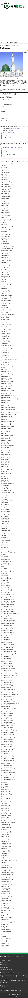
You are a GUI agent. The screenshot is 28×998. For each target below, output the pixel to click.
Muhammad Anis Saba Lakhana (8, 620)
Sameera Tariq (4, 836)
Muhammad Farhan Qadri (6, 660)
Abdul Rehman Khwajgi (6, 182)
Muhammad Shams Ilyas (6, 743)
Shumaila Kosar (4, 853)
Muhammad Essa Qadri (6, 646)
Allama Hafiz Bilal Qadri (6, 248)
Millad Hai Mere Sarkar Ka (6, 109)
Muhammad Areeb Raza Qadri (7, 623)
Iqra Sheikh (3, 495)
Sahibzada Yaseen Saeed (6, 825)
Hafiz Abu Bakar (4, 373)
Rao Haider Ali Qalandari (6, 815)
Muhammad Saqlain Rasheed (7, 734)
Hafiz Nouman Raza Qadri (6, 421)
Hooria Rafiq (3, 476)
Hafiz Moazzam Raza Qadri (7, 405)
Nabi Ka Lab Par (4, 116)
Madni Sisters (4, 549)
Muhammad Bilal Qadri (6, 641)
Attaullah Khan (4, 290)
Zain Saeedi (3, 941)
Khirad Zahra (3, 537)
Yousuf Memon (4, 934)
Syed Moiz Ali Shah (5, 889)
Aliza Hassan (4, 243)
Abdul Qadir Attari (5, 179)
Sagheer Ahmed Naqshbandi (7, 822)
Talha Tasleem (4, 907)
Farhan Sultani (4, 347)
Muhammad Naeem (5, 711)
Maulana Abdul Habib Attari (7, 571)
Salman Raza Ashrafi (5, 831)
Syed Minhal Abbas (5, 886)
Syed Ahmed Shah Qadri (6, 872)
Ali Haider (3, 231)
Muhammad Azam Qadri (6, 635)
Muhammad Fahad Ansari (6, 647)
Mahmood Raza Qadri (5, 551)
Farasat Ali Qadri (4, 333)
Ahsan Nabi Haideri (5, 219)
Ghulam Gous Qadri (5, 364)
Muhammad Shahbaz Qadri (7, 737)
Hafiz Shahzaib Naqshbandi (7, 430)
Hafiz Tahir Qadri (4, 431)
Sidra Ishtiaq (3, 858)
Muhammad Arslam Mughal (7, 632)
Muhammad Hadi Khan (6, 661)
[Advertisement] (14, 26)
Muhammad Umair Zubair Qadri (7, 755)
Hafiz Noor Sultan (5, 419)
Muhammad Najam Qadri (6, 713)
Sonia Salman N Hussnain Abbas (8, 860)
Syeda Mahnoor (4, 898)
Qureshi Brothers (4, 798)
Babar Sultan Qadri (5, 300)
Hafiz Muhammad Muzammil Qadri (8, 414)
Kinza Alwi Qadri (4, 542)
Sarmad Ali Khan (4, 838)
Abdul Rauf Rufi (4, 181)
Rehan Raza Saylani (5, 820)
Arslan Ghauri (4, 272)
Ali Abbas (3, 227)
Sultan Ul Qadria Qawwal (6, 864)
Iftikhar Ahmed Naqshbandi (7, 483)
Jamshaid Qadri (4, 504)
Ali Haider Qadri (4, 233)
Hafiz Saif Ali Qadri (5, 428)
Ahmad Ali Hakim (4, 208)
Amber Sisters (4, 253)
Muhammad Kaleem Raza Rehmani (8, 694)
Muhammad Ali (4, 615)
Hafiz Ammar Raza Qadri (6, 378)
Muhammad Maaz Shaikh (6, 699)
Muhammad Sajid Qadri (6, 729)
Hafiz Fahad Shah (5, 397)
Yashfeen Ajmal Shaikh (6, 931)
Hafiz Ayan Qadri (4, 386)
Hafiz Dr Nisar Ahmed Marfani (7, 395)
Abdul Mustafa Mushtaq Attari (7, 175)
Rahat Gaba (3, 803)
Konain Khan (3, 545)
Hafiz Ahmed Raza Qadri (6, 374)
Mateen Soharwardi (5, 570)
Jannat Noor (3, 506)
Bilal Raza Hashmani (5, 310)
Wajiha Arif (3, 926)
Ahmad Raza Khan (5, 214)
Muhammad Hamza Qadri (6, 665)
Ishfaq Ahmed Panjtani (6, 500)
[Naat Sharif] (14, 5)
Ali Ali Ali (9, 152)
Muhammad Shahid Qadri (6, 741)
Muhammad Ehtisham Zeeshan (7, 644)
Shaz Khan (3, 848)
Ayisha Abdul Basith (5, 295)
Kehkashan (3, 526)
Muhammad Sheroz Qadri (6, 744)
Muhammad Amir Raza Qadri (7, 616)
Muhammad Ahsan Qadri (6, 609)
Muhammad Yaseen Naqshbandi (8, 768)
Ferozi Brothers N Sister (6, 355)
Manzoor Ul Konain (5, 559)
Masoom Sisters (4, 568)
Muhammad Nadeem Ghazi (7, 710)
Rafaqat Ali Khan (4, 800)
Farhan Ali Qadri (4, 340)
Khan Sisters (3, 532)
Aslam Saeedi (4, 283)
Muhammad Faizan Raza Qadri (7, 656)
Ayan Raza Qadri (4, 291)
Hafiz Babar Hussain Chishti (7, 390)
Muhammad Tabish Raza (6, 749)
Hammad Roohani (5, 450)
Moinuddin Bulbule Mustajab (7, 583)
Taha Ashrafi (3, 903)
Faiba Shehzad (4, 326)
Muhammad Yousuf (5, 774)
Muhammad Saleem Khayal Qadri (8, 730)
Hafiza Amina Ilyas (5, 438)
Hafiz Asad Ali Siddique (6, 385)
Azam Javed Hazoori (5, 296)
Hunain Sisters (4, 481)
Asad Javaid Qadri (5, 274)
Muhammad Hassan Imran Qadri (8, 673)
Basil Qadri (3, 305)
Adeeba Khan (4, 200)
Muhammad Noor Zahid (6, 718)
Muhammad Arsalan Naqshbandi (8, 627)
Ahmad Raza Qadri (5, 215)
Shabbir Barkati (4, 839)
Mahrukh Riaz (4, 554)
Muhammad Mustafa (5, 706)
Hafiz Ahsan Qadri (5, 376)
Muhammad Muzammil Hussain (8, 708)
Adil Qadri (3, 201)
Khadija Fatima (4, 528)
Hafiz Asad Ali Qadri (5, 383)
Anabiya (2, 258)
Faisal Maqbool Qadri (5, 329)
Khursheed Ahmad (5, 540)
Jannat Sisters (4, 507)
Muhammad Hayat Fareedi (6, 677)
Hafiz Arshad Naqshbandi (6, 381)
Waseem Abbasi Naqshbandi (7, 929)
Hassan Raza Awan (5, 466)
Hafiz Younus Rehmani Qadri (7, 435)
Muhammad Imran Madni (6, 685)
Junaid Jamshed (4, 516)
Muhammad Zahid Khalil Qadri (7, 777)
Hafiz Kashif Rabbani (5, 402)
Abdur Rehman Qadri (5, 191)
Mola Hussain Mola (11, 128)
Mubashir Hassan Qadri (6, 590)
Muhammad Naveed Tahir (6, 715)
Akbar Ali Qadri (4, 224)
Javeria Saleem (4, 511)
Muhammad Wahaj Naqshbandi (7, 763)
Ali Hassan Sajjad (5, 236)
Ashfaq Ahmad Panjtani (6, 277)
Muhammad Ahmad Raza (6, 606)
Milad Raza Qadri (4, 575)
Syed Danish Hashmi (5, 881)
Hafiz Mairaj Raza (5, 404)
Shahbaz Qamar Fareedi (6, 843)
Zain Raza (3, 940)
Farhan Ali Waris (4, 341)
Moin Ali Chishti (4, 582)
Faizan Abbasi (4, 331)
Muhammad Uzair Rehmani (7, 762)
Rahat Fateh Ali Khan (5, 801)
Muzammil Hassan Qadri (6, 781)
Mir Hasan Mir (4, 577)
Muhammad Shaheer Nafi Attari (7, 739)
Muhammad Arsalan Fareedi (7, 625)
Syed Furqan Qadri (5, 883)
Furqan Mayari (4, 360)
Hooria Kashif (4, 475)
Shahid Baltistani (4, 844)
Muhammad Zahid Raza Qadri (7, 779)
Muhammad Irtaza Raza (6, 687)
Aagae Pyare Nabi (12, 151)
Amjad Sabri (3, 257)
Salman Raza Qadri (5, 832)
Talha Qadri (3, 905)
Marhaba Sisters (4, 564)
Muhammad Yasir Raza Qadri (7, 772)
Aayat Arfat (3, 165)
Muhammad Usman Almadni (7, 756)
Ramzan (2, 806)
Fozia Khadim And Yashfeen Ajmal (8, 359)
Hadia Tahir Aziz (4, 369)
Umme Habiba (4, 914)
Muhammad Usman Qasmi (6, 760)
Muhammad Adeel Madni (6, 602)
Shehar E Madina (4, 102)
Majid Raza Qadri (4, 556)
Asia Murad (3, 279)
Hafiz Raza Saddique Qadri (7, 426)
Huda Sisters (3, 478)
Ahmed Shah (3, 217)
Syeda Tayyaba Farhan (6, 900)
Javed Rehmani (4, 509)
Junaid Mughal (4, 518)
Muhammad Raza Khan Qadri (7, 723)
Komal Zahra (3, 544)
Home (1, 42)
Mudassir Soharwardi (5, 596)
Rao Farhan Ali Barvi (5, 813)
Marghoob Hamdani (5, 561)
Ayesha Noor (3, 293)
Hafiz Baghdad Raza (5, 392)
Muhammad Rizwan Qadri (6, 725)
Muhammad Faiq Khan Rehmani (8, 651)
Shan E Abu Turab (5, 106)
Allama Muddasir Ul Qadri (6, 250)
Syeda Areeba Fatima (5, 896)
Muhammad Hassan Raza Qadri (8, 675)
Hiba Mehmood (4, 468)
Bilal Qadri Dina (4, 307)
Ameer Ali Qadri (4, 255)
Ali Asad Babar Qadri (5, 229)
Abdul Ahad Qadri (4, 170)
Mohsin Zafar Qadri (5, 578)
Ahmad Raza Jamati (5, 212)
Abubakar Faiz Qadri (5, 196)
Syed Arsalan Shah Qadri (6, 879)
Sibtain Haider (4, 855)
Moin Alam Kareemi (5, 580)
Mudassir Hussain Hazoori (6, 594)
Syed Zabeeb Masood (5, 895)
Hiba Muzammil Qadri (5, 469)
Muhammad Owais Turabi (6, 722)
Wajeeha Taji (3, 924)
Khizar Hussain (4, 539)
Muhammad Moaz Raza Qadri (7, 704)
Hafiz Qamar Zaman (5, 424)
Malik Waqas (3, 558)
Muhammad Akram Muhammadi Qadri (9, 613)
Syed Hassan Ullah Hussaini (7, 884)
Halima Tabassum (5, 449)
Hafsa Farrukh (4, 442)
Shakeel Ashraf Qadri (5, 846)
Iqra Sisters (3, 497)
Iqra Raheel (3, 494)
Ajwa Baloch (3, 222)
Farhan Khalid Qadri (5, 345)
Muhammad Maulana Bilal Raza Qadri (9, 703)
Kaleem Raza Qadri (5, 521)
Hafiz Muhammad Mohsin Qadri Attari (9, 412)
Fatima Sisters (4, 352)
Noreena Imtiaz (4, 789)
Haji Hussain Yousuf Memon (7, 445)
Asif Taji (2, 281)
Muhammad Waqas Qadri (6, 765)
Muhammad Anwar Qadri (6, 621)
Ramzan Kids (4, 808)
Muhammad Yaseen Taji (6, 770)
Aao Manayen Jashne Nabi (11, 132)
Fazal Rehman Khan (5, 354)
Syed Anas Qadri (4, 877)
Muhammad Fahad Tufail (6, 649)
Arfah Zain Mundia (5, 267)
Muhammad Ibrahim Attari (6, 682)
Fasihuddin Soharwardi (6, 348)
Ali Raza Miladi (4, 238)
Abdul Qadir (3, 177)
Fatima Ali (3, 350)
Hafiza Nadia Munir (5, 440)
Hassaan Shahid (4, 462)
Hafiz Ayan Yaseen (5, 388)
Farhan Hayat (4, 343)
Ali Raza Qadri (4, 239)
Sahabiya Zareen (4, 824)
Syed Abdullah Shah (5, 869)
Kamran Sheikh (4, 523)
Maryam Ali (3, 566)
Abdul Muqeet (4, 174)
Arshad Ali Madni (4, 271)
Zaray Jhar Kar (4, 113)
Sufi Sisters (3, 862)
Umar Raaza (3, 912)
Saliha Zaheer (4, 829)
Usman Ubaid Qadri (5, 919)
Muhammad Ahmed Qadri (6, 608)
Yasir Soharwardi (4, 933)
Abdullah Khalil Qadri (5, 188)
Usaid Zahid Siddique (5, 917)
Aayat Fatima (4, 169)
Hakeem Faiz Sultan (5, 447)
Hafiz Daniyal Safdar (5, 393)
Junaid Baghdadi (4, 514)
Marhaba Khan (4, 563)
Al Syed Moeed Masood (6, 226)
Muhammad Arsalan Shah (6, 628)
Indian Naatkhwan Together (7, 492)
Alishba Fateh (4, 241)
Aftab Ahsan (3, 207)
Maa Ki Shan (3, 118)
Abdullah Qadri (4, 189)
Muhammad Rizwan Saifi (6, 727)
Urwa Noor (3, 915)
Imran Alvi (3, 487)
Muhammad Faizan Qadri (6, 654)
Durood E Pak (4, 120)
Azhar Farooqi (4, 298)
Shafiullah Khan (4, 841)
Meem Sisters (4, 573)
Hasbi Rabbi (8, 130)
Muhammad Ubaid (5, 753)
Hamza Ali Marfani (5, 452)
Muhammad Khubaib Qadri (6, 698)
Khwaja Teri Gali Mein (12, 147)
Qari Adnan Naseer (5, 793)
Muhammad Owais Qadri (6, 720)
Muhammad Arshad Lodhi (6, 630)
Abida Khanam (4, 193)
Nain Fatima (3, 784)
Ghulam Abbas (4, 362)
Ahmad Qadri (4, 210)
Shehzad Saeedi (4, 850)
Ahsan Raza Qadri (5, 220)
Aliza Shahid (3, 245)
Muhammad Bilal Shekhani (6, 642)
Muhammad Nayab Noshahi (7, 717)
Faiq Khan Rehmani (5, 328)
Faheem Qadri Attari (5, 324)
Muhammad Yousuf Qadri (6, 775)
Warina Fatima (4, 927)
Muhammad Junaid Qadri (6, 692)
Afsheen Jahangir (4, 205)
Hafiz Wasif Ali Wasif (5, 433)
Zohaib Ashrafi (4, 945)
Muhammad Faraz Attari (6, 658)
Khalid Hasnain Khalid (5, 530)
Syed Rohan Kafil (4, 893)
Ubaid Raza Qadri (5, 910)
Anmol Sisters (4, 262)
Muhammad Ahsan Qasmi (6, 611)
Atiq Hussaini (4, 288)
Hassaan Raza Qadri (5, 461)
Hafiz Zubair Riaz (4, 437)
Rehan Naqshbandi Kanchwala (7, 819)
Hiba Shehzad (4, 471)
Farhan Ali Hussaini (5, 338)
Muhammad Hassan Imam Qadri (8, 672)
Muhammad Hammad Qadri (7, 663)
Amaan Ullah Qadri (5, 252)
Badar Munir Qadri (5, 302)
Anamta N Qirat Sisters (6, 260)
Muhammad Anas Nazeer (6, 618)
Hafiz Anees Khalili (5, 379)
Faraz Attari (3, 335)
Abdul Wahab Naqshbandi (6, 184)
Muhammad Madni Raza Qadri (7, 701)
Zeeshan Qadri (4, 943)
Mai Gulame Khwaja (12, 149)
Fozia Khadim (4, 357)
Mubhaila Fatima (4, 592)
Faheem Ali (3, 322)
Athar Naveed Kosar (5, 284)
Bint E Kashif (4, 312)
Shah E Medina (9, 134)
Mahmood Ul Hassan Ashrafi (7, 552)
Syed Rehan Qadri (5, 891)
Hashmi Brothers (4, 456)
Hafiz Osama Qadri (5, 423)
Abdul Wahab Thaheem (6, 186)
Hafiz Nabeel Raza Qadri (6, 418)
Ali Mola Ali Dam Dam (11, 137)
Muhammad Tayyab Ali (6, 751)
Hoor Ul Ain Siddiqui (5, 473)
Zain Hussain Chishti (5, 938)
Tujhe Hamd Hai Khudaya (6, 104)
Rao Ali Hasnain (4, 810)
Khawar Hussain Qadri (6, 533)
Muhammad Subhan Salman (7, 748)
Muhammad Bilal (4, 639)
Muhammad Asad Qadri (6, 634)
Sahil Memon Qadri (5, 827)
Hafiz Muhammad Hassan (6, 411)
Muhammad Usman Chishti (7, 758)
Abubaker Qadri (4, 198)
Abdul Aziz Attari (4, 172)
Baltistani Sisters (4, 303)
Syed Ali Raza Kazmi (5, 876)
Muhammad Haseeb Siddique (7, 668)
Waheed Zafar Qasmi (5, 922)
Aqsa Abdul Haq (4, 264)
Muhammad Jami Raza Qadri (7, 691)
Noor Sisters (3, 787)
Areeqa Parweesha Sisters (6, 265)
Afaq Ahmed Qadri (5, 203)
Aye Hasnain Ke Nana (5, 99)
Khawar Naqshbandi (5, 535)
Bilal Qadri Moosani (5, 309)
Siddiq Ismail (3, 857)
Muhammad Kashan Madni (6, 696)
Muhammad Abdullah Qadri (7, 599)
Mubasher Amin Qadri (5, 589)
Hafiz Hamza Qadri (5, 400)
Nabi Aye (3, 111)
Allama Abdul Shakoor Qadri (7, 246)
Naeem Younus (4, 782)
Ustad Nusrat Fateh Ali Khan (7, 921)
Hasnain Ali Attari (4, 457)
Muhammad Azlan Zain (6, 637)
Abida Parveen (4, 194)
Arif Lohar (3, 269)
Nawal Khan (3, 786)
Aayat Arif (3, 167)
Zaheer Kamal (4, 936)
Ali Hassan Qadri (4, 234)
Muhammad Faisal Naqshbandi (7, 653)
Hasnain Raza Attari (5, 459)
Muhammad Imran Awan (6, 684)
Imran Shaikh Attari (5, 490)
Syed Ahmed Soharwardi (6, 874)
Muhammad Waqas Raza (6, 767)
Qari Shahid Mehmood (6, 794)
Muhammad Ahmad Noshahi (7, 604)
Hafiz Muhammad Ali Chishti (7, 407)
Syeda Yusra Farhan (5, 902)
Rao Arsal (3, 812)
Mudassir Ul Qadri (5, 597)
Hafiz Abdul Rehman (5, 371)
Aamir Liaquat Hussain (6, 163)
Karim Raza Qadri (5, 525)
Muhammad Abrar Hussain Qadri (8, 601)
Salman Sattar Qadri (5, 834)
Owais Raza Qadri (5, 791)
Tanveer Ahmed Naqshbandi (7, 908)
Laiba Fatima (3, 547)
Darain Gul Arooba (5, 317)
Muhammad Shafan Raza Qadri (7, 736)
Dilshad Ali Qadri (4, 319)
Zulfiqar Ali (3, 946)
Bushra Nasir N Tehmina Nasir (7, 314)
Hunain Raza (3, 480)
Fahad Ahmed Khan (5, 321)
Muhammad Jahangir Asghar (7, 689)
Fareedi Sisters (4, 336)
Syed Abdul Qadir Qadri (6, 867)
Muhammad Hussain (5, 679)
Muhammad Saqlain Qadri (6, 732)
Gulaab (2, 367)
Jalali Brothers (4, 502)
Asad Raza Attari (4, 276)
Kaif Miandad (4, 519)
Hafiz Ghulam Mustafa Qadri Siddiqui (9, 398)
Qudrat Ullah (3, 796)
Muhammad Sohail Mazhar (6, 746)
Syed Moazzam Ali (5, 888)
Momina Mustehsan (5, 587)
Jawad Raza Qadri (5, 513)
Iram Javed (3, 499)
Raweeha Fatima (4, 817)
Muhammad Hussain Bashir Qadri (8, 680)
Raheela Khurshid (5, 805)
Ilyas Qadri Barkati (5, 485)
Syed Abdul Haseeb (5, 865)
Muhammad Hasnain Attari (6, 670)
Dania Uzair (3, 316)
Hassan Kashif (4, 464)
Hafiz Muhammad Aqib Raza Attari (8, 409)
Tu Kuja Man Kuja (11, 135)
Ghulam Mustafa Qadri (6, 366)
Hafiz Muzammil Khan (5, 416)
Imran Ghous (3, 488)
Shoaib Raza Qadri (5, 851)
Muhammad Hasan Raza (6, 666)
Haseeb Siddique (4, 454)
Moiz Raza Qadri (4, 585)
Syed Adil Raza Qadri (5, 870)
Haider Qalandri (4, 443)
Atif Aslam (3, 286)
